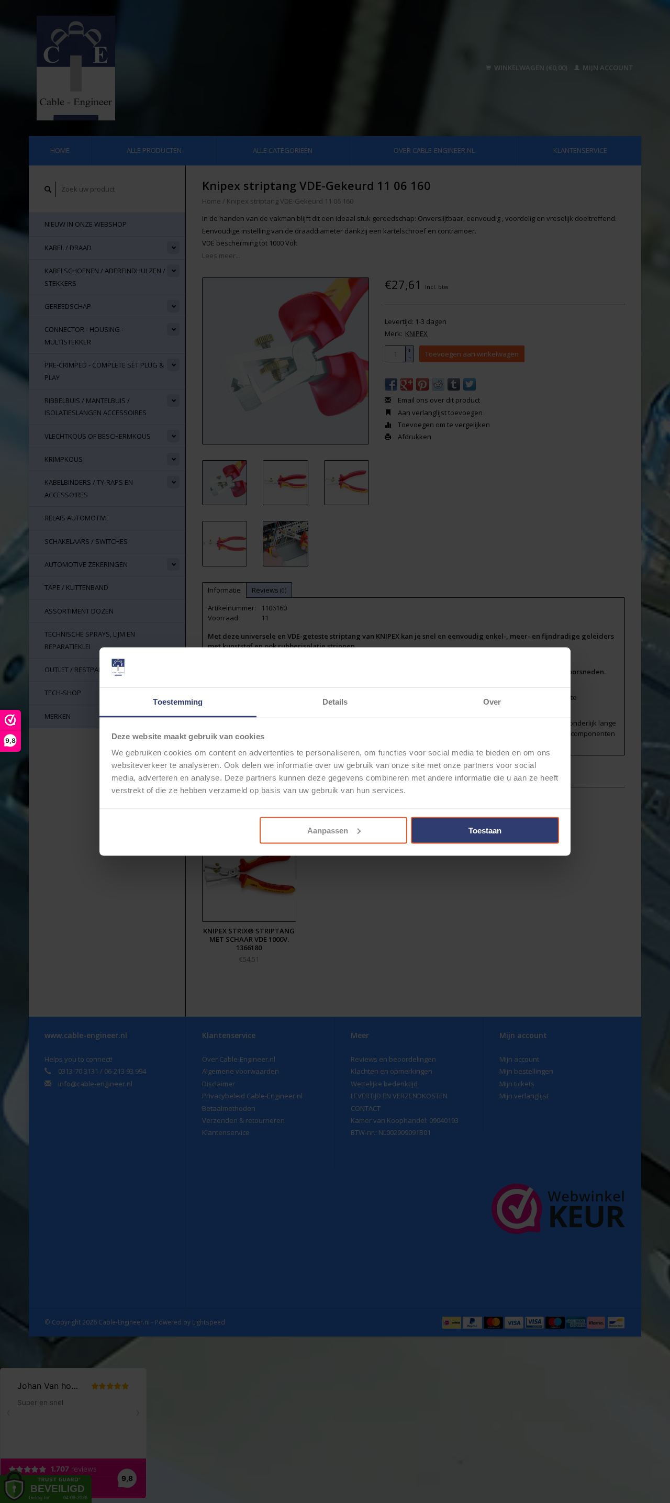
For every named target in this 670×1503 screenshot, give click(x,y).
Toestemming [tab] (178, 701)
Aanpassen (327, 830)
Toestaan (484, 830)
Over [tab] (492, 701)
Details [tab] (335, 701)
